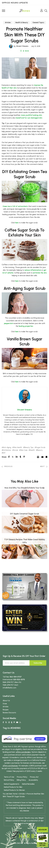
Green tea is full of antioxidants (15, 206)
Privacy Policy (22, 777)
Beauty (40, 450)
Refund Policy (9, 780)
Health (32, 450)
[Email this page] (42, 457)
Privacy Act (34, 777)
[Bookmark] (46, 457)
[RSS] (20, 722)
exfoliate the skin (40, 273)
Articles (8, 22)
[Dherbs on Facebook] (3, 722)
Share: (4, 457)
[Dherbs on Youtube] (17, 722)
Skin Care (23, 450)
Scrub (16, 450)
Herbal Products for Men (13, 787)
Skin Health (18, 447)
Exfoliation (7, 450)
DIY (4, 453)
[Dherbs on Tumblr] (11, 722)
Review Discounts (9, 713)
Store (5, 704)
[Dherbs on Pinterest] (14, 722)
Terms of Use (9, 777)
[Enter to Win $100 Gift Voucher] (24, 618)
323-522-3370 (19, 680)
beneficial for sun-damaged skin (29, 118)
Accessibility (33, 780)
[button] (24, 51)
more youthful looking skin (31, 115)
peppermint (8, 323)
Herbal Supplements (11, 784)
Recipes (6, 710)
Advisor (42, 830)
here (16, 223)
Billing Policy (21, 780)
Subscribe (38, 663)
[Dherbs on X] (6, 722)
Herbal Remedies (28, 784)
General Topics (38, 22)
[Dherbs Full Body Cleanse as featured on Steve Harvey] (24, 586)
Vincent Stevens (22, 46)
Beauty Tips (29, 447)
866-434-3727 (16, 677)
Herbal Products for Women (14, 790)
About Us (6, 701)
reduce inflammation (32, 270)
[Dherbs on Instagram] (9, 722)
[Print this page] (38, 457)
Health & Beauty (21, 22)
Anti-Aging (7, 447)
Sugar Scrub (40, 447)
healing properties (26, 326)
